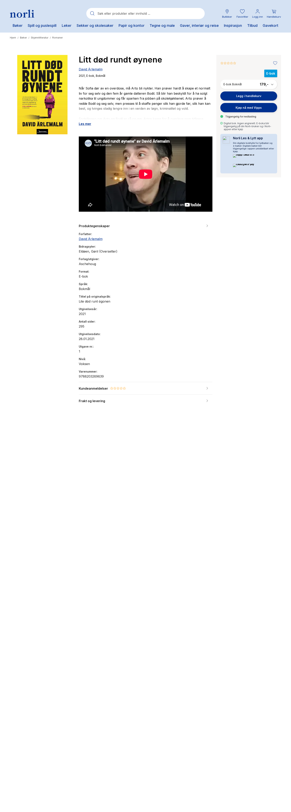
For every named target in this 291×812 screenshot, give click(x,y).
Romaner (57, 37)
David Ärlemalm (91, 69)
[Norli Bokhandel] (22, 13)
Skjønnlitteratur (39, 37)
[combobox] (145, 13)
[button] (242, 13)
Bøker (23, 37)
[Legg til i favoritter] (274, 63)
